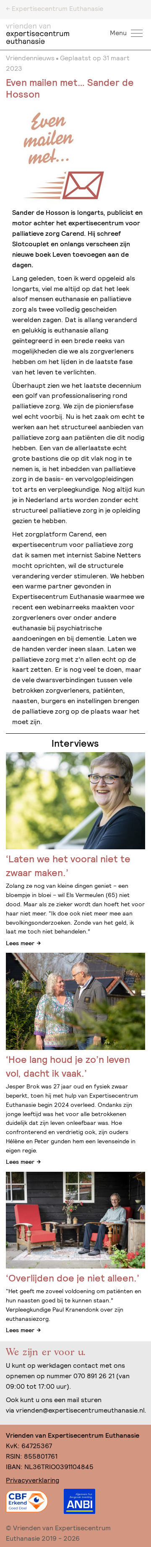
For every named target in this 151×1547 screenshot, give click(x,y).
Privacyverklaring (32, 1480)
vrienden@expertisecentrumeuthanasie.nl (80, 1410)
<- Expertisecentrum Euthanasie (54, 8)
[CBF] (27, 1501)
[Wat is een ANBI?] (79, 1501)
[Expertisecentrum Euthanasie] (39, 33)
